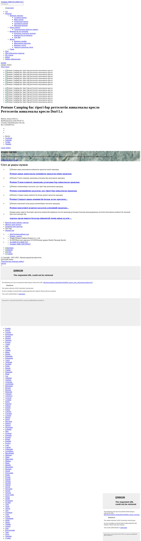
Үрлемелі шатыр (20, 17)
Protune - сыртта (16, 236)
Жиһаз (12, 39)
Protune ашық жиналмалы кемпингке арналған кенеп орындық (41, 174)
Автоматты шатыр (21, 23)
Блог (7, 51)
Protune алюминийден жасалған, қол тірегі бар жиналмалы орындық (43, 191)
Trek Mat (17, 37)
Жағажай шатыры (21, 25)
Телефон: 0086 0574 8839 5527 (12, 2)
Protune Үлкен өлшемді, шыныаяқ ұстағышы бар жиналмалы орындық (45, 182)
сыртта (3, 263)
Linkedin (8, 140)
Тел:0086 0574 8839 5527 (19, 242)
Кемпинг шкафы (20, 41)
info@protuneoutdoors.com (19, 234)
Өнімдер (8, 14)
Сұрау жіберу (6, 148)
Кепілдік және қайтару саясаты (17, 222)
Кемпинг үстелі (20, 45)
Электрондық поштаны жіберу (12, 261)
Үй (6, 12)
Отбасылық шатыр (21, 21)
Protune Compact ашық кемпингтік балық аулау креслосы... (39, 199)
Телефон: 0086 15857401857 (20, 244)
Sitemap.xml (9, 230)
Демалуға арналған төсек (23, 47)
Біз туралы (9, 55)
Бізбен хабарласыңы (12, 59)
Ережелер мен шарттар (13, 226)
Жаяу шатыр (18, 19)
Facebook (8, 138)
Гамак (12, 49)
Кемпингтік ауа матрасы (23, 35)
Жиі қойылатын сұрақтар (14, 53)
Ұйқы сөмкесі (15, 27)
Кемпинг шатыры (16, 15)
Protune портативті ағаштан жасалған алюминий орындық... (39, 208)
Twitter (7, 142)
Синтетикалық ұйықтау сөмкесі (26, 29)
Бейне (7, 57)
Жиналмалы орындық (22, 43)
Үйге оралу (5, 67)
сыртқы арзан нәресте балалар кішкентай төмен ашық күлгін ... (41, 218)
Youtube (8, 144)
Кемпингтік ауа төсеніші (19, 31)
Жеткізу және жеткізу (13, 224)
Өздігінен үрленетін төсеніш (25, 33)
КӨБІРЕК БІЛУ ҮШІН (9, 160)
